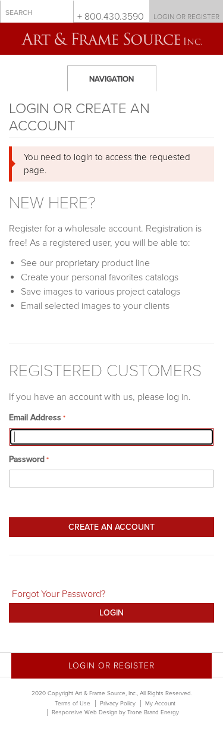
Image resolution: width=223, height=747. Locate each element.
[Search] (62, 12)
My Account (160, 703)
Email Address (35, 417)
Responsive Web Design (84, 712)
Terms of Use (72, 703)
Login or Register (186, 16)
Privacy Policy (118, 703)
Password (27, 459)
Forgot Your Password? (58, 594)
